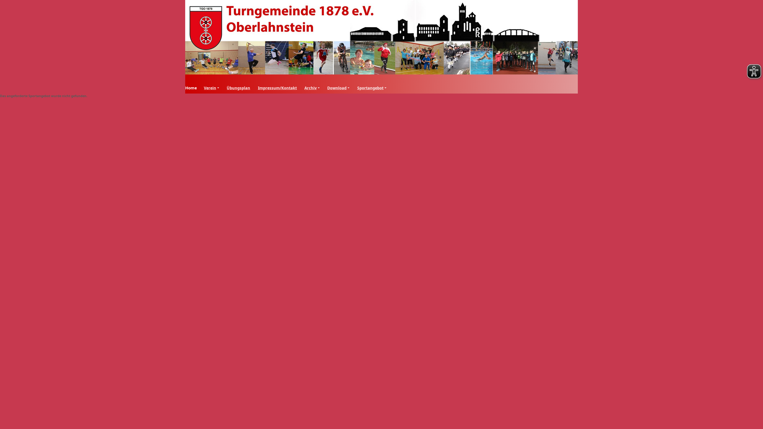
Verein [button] (210, 88)
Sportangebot (370, 88)
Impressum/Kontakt (277, 88)
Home (191, 88)
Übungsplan (238, 88)
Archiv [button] (310, 88)
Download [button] (337, 88)
